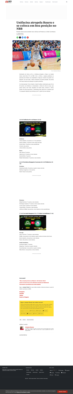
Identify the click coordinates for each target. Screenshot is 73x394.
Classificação (48, 1)
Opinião (31, 1)
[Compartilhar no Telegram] (25, 37)
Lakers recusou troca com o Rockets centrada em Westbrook (34, 282)
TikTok (36, 313)
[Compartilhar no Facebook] (23, 37)
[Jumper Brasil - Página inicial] (9, 2)
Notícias (21, 1)
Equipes (41, 1)
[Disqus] (36, 350)
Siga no (22, 310)
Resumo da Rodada (30, 319)
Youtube (45, 310)
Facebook (30, 313)
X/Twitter (23, 313)
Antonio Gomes (20, 33)
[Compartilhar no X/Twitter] (20, 37)
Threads (41, 313)
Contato (27, 374)
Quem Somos (41, 372)
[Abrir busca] (66, 2)
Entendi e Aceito (62, 391)
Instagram (39, 310)
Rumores (26, 1)
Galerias (36, 1)
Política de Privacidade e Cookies (23, 392)
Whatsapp (33, 310)
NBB (20, 319)
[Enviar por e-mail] (28, 37)
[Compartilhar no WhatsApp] (17, 37)
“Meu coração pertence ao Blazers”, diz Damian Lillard (32, 280)
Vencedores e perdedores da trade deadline (30, 284)
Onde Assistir (55, 1)
